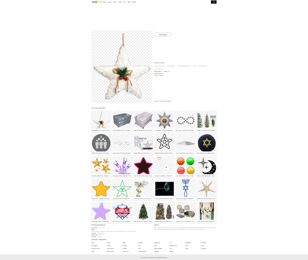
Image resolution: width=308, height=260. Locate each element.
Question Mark (142, 251)
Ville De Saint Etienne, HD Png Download (102, 153)
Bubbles (125, 245)
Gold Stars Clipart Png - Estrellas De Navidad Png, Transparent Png (109, 176)
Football (125, 248)
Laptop (109, 245)
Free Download (163, 34)
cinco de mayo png (160, 66)
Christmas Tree (95, 248)
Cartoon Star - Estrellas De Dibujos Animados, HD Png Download (108, 198)
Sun (125, 2)
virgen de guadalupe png (184, 66)
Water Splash (110, 251)
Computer (203, 248)
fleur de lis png (171, 66)
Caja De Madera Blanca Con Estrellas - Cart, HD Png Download (150, 130)
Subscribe (203, 242)
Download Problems (165, 101)
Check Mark (110, 248)
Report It (156, 101)
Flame (108, 242)
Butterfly (140, 242)
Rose (186, 245)
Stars (129, 2)
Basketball (188, 242)
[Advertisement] (122, 19)
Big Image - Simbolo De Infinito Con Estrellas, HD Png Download (192, 130)
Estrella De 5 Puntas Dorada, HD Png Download (209, 198)
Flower (120, 2)
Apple (124, 242)
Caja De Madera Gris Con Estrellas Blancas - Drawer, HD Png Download (131, 130)
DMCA (134, 2)
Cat (170, 242)
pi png (194, 66)
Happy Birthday (158, 248)
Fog (139, 245)
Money (171, 251)
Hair (139, 248)
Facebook (156, 251)
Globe (186, 248)
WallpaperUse (173, 245)
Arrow (104, 2)
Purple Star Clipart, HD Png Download (101, 221)
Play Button (94, 245)
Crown (110, 2)
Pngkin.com (126, 251)
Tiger (155, 245)
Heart (92, 242)
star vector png (159, 69)
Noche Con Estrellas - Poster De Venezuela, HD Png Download (171, 176)
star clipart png (203, 66)
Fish (171, 248)
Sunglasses (157, 242)
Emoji (114, 2)
